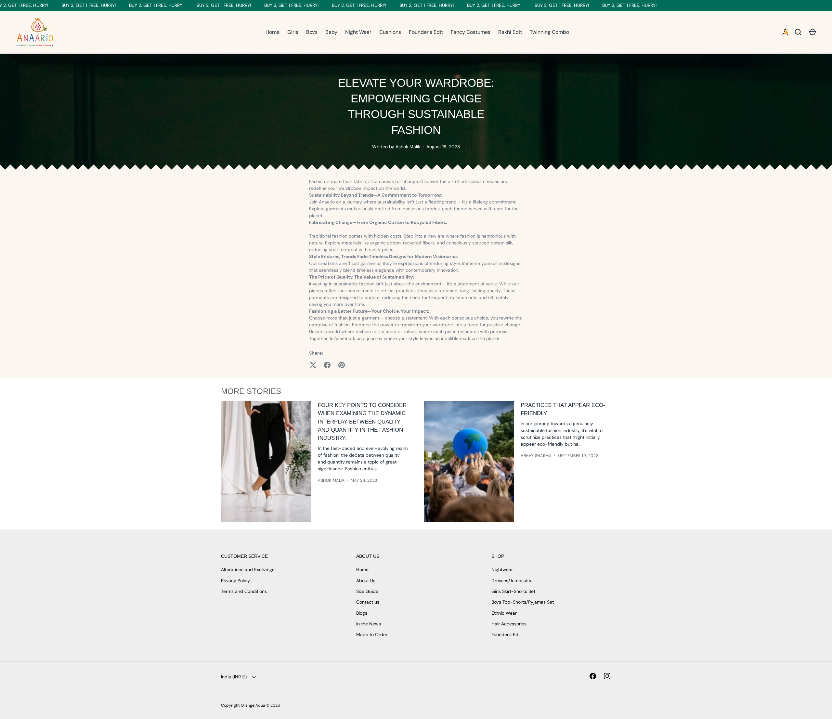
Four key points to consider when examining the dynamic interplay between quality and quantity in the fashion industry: (362, 421)
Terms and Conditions (244, 591)
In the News (368, 624)
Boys (312, 32)
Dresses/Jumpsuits (511, 580)
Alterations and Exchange (248, 569)
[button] (812, 32)
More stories (251, 391)
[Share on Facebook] (327, 365)
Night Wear (358, 32)
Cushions (390, 32)
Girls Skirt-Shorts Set (513, 591)
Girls (292, 32)
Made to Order (371, 634)
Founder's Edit (426, 32)
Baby (331, 32)
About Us (365, 580)
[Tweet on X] (313, 365)
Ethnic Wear (504, 613)
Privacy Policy (235, 580)
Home (273, 32)
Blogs (361, 613)
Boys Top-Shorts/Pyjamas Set (522, 602)
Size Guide (367, 591)
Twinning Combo (549, 32)
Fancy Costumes (470, 32)
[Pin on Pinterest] (341, 365)
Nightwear (502, 569)
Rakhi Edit (510, 32)
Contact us (367, 602)
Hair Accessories (508, 624)
